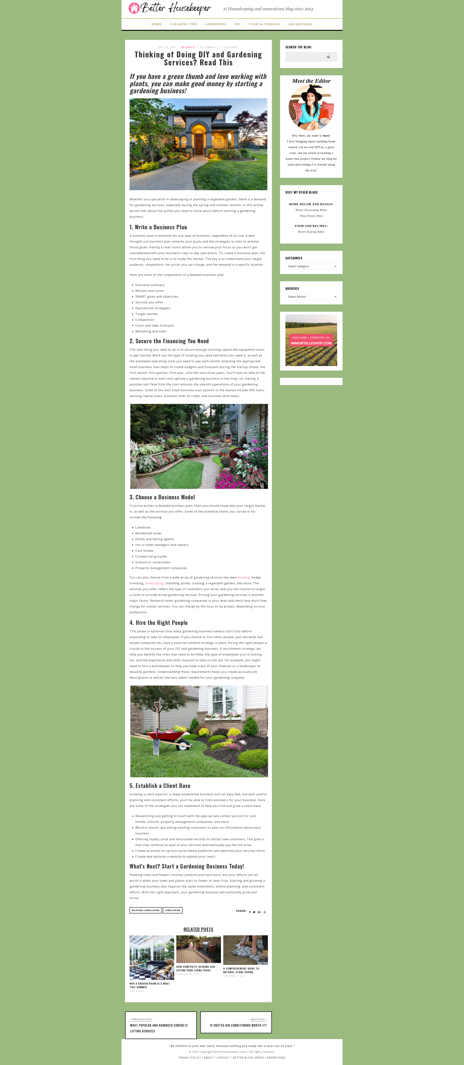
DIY (238, 24)
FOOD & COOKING (264, 24)
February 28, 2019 (187, 974)
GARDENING (215, 24)
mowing (244, 577)
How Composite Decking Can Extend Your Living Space (195, 968)
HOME (157, 24)
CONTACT (223, 1057)
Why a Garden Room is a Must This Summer (150, 985)
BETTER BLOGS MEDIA (248, 1057)
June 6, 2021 (137, 991)
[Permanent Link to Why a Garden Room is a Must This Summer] (152, 979)
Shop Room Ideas (311, 215)
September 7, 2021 (234, 976)
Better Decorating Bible (311, 210)
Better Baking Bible (311, 231)
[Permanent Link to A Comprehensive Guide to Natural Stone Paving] (245, 964)
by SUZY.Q (188, 47)
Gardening (230, 47)
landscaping (154, 583)
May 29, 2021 (167, 47)
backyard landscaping (146, 910)
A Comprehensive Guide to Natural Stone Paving (241, 970)
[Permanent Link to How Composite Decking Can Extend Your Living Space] (198, 962)
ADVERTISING (300, 24)
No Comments (209, 47)
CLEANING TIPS (183, 24)
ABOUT (209, 1057)
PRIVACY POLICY (190, 1057)
